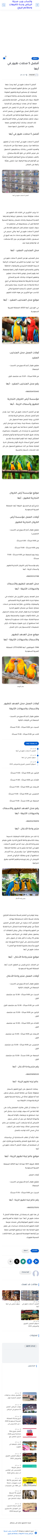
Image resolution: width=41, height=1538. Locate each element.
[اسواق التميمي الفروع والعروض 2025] (29, 1457)
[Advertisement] (20, 34)
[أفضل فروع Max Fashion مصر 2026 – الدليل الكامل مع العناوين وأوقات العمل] (29, 1432)
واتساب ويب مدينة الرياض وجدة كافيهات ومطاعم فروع (20, 5)
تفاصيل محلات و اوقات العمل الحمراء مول (12, 1397)
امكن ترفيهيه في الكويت (15, 1446)
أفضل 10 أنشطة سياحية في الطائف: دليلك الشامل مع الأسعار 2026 (14, 1496)
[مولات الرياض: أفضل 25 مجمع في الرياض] (29, 1408)
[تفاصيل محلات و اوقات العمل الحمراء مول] (29, 1396)
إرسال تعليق (30, 1346)
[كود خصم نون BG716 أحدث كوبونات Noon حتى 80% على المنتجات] (29, 1481)
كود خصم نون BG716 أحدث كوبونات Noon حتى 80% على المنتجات (13, 1483)
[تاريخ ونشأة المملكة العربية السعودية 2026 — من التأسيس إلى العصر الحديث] (29, 1420)
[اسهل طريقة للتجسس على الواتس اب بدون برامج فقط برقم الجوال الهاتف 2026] (29, 1469)
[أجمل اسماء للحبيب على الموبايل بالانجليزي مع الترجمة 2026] (29, 1507)
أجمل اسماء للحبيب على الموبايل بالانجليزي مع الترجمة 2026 (13, 1508)
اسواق (35, 58)
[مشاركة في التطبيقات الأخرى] (10, 1261)
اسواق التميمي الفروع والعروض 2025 (22, 764)
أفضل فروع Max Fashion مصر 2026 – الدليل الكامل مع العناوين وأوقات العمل (13, 1435)
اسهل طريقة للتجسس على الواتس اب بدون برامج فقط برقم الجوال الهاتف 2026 (13, 1471)
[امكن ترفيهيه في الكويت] (29, 1445)
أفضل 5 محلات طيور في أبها (26, 751)
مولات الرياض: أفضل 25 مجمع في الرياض (13, 1408)
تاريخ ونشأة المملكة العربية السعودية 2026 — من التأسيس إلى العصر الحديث (13, 1422)
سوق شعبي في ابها (29, 758)
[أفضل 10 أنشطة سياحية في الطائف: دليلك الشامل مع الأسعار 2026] (29, 1494)
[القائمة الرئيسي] (37, 5)
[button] (29, 1261)
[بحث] (3, 5)
